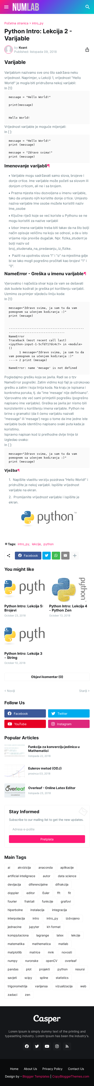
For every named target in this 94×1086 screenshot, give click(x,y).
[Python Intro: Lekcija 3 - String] (24, 636)
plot (28, 969)
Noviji (11, 691)
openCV (51, 961)
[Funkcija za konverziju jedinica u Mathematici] (14, 751)
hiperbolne (15, 910)
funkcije (47, 901)
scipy (28, 977)
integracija (59, 910)
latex (60, 935)
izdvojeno (73, 918)
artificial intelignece (21, 876)
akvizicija (24, 867)
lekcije (36, 544)
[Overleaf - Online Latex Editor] (14, 790)
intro (36, 918)
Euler (45, 893)
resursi (80, 969)
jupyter (34, 927)
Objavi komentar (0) (47, 677)
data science (67, 876)
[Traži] (88, 7)
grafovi (66, 901)
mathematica (41, 944)
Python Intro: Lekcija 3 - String (23, 655)
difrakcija (61, 884)
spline (44, 977)
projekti (44, 969)
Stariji (83, 691)
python (49, 544)
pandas (13, 969)
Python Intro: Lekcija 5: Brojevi (23, 608)
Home (14, 1069)
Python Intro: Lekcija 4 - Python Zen (68, 608)
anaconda (45, 867)
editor (30, 893)
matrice (35, 952)
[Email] (65, 556)
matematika (16, 944)
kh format (54, 927)
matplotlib (15, 952)
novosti (67, 952)
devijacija (14, 884)
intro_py (38, 23)
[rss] (67, 1046)
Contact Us (76, 1069)
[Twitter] (46, 556)
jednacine (14, 927)
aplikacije (67, 867)
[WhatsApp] (56, 556)
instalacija (37, 910)
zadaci (12, 994)
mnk (51, 952)
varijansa (41, 986)
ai (9, 867)
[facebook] (27, 1046)
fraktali (29, 901)
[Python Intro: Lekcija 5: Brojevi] (24, 589)
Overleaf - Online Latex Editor (51, 788)
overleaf (71, 961)
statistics (62, 977)
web (83, 986)
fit (69, 893)
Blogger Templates (36, 1076)
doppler (13, 893)
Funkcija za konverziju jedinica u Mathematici (54, 749)
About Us (30, 1069)
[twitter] (37, 1046)
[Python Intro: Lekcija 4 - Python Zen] (69, 589)
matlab (63, 944)
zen (27, 994)
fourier (12, 901)
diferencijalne (38, 884)
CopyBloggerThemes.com (70, 1076)
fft (58, 893)
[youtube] (47, 1046)
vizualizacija (64, 986)
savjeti (12, 977)
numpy (12, 961)
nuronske (31, 961)
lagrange (42, 935)
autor (46, 876)
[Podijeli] (86, 49)
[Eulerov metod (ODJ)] (14, 771)
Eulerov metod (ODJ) (45, 768)
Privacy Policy (52, 1069)
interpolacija (16, 918)
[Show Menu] (6, 7)
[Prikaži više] (75, 556)
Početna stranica (16, 23)
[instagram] (57, 1046)
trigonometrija (17, 986)
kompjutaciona (18, 935)
